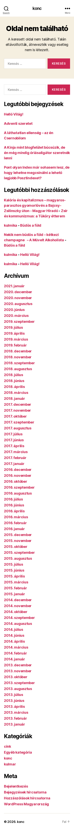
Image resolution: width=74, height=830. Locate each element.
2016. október (15, 481)
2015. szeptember (19, 552)
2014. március (16, 647)
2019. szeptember (19, 321)
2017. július (13, 434)
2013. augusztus (18, 689)
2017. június (14, 440)
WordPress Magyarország (26, 804)
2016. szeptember (19, 487)
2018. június (14, 381)
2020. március (16, 316)
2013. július (13, 695)
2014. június (14, 635)
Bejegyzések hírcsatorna (25, 792)
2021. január (14, 286)
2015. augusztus (18, 558)
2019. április (14, 333)
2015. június (14, 570)
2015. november (18, 541)
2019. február (15, 345)
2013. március (16, 712)
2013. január (14, 724)
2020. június (14, 310)
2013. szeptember (19, 683)
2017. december (17, 404)
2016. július (13, 499)
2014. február (15, 653)
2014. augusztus (18, 624)
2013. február (15, 718)
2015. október (15, 547)
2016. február (15, 523)
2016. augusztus (18, 493)
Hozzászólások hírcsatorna (27, 798)
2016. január (14, 529)
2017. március (16, 452)
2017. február (15, 458)
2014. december (18, 600)
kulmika (10, 225)
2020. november (18, 298)
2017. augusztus (17, 428)
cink (7, 746)
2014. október (15, 612)
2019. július (13, 327)
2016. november (17, 475)
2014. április (14, 641)
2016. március (16, 517)
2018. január (14, 398)
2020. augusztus (18, 304)
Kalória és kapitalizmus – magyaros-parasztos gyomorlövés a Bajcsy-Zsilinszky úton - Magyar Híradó (35, 205)
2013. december (18, 665)
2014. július (13, 629)
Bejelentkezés (16, 786)
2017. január (14, 464)
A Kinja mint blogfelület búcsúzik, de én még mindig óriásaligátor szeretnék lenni (37, 152)
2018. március (16, 393)
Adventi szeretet (18, 123)
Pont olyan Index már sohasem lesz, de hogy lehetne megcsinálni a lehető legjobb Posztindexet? (36, 172)
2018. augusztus (18, 369)
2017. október (15, 416)
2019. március (16, 339)
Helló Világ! (13, 114)
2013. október (15, 677)
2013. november (18, 671)
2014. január (14, 659)
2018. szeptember (19, 363)
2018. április (14, 387)
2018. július (13, 375)
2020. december (18, 292)
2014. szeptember (19, 618)
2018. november (18, 357)
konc (37, 8)
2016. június (14, 505)
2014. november (18, 606)
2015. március (16, 582)
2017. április (14, 446)
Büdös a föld (30, 225)
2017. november (17, 410)
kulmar (10, 764)
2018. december (18, 351)
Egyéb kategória (18, 752)
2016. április (14, 511)
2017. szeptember (19, 422)
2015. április (14, 576)
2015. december (18, 535)
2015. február (15, 588)
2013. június (14, 701)
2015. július (13, 564)
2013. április (14, 706)
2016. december (18, 470)
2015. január (14, 594)
